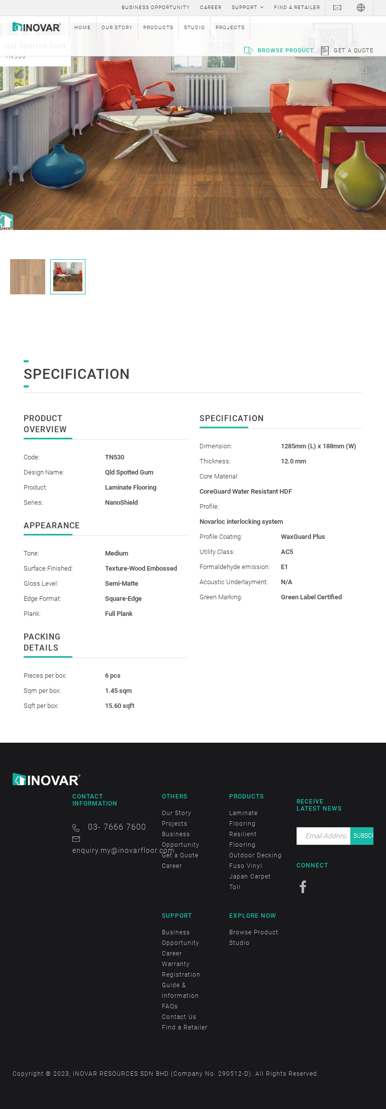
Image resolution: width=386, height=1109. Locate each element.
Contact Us (179, 1016)
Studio (239, 942)
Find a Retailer (185, 1027)
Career (172, 865)
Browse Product (286, 50)
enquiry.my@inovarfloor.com (123, 850)
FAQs (170, 1006)
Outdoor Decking (255, 855)
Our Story (176, 813)
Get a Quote (353, 50)
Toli (235, 887)
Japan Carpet (250, 876)
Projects (174, 823)
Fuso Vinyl (245, 865)
